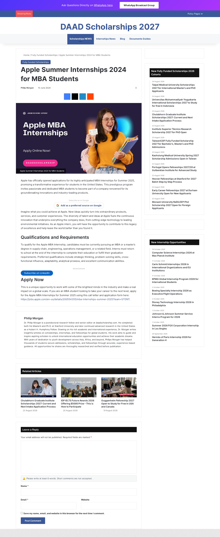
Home (26, 55)
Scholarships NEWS (81, 38)
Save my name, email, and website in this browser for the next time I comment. (64, 513)
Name (25, 486)
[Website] (26, 352)
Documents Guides (140, 38)
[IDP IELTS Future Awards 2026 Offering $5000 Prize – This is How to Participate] (78, 387)
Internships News (105, 38)
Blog (122, 38)
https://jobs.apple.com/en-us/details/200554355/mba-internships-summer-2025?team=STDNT (75, 299)
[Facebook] (67, 96)
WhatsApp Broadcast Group (139, 5)
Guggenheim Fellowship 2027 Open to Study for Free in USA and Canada (117, 403)
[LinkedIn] (82, 96)
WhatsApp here (103, 5)
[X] (75, 96)
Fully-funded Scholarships (44, 55)
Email (24, 499)
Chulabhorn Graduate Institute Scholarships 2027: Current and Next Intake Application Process (38, 403)
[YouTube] (41, 352)
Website (85, 499)
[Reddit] (90, 96)
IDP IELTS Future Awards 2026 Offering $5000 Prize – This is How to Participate (77, 403)
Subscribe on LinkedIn (37, 273)
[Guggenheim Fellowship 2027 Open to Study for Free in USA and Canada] (119, 387)
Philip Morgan (27, 88)
